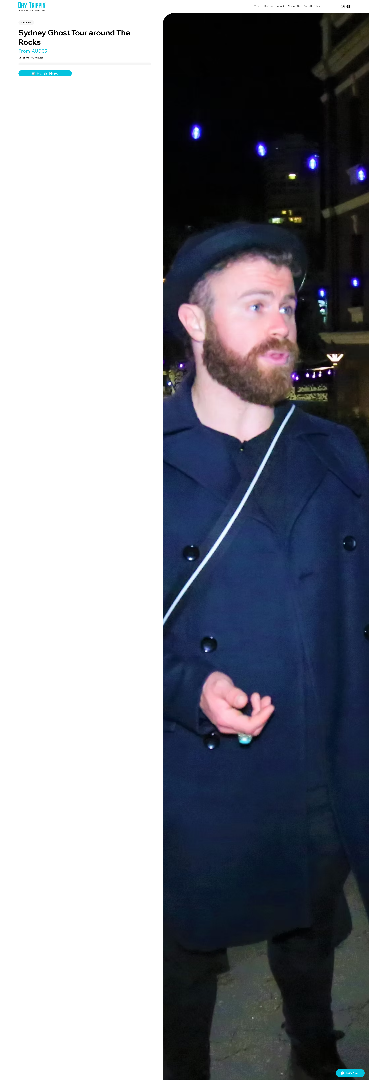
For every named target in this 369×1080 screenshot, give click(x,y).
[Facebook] (348, 6)
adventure (26, 22)
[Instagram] (342, 6)
